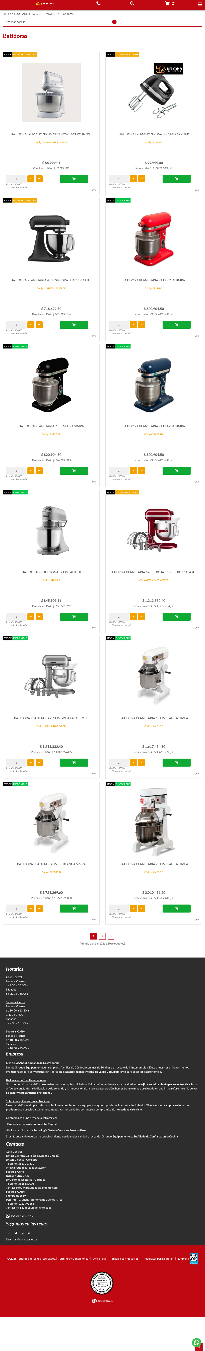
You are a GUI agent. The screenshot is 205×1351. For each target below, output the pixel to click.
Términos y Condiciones (73, 1258)
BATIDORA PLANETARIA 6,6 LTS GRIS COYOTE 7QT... (51, 718)
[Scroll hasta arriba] (199, 1347)
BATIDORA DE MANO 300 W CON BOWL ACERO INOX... (51, 134)
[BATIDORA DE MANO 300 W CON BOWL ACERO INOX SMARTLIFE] (51, 90)
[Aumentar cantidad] (30, 178)
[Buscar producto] (132, 3)
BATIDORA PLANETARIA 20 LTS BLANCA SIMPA (154, 864)
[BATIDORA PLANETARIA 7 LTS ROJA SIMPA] (154, 236)
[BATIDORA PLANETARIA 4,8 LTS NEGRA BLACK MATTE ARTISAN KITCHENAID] (51, 236)
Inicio (7, 13)
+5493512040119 (21, 1216)
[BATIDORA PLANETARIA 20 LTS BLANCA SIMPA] (154, 820)
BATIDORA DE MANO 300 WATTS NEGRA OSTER (154, 134)
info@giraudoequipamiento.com (26, 1167)
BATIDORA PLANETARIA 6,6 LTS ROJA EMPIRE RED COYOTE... (154, 572)
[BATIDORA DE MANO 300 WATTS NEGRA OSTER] (154, 90)
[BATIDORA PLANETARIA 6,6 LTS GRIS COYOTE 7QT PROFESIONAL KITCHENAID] (51, 674)
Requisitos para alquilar (158, 1258)
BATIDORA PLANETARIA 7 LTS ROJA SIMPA (154, 280)
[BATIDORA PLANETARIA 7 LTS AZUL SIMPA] (154, 382)
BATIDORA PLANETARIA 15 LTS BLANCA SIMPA (51, 864)
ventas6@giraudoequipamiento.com (28, 1207)
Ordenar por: (13, 21)
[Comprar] (74, 179)
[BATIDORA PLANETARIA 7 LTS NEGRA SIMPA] (51, 382)
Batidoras (67, 13)
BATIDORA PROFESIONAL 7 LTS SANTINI (51, 572)
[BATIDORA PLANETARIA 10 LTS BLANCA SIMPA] (154, 674)
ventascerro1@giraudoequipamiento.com (32, 1187)
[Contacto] (98, 3)
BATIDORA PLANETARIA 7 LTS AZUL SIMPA (154, 426)
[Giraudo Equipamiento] (43, 3)
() (172, 3)
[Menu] (199, 4)
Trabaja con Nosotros (125, 1258)
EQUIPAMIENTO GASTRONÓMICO (36, 13)
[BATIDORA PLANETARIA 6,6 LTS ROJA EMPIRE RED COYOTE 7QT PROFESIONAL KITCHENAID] (154, 528)
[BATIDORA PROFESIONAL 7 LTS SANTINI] (51, 528)
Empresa (183, 1258)
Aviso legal (100, 1258)
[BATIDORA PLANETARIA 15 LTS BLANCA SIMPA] (51, 820)
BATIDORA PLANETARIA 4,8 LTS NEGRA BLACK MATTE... (51, 280)
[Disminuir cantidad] (39, 178)
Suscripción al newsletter (21, 1239)
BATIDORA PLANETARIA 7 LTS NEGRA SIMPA (51, 426)
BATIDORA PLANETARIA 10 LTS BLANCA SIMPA (154, 718)
